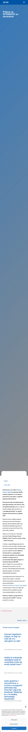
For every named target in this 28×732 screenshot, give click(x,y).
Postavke (14, 728)
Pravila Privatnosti (12, 715)
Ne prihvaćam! (14, 724)
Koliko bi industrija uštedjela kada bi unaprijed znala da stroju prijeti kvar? (13, 660)
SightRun (25, 585)
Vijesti (6, 481)
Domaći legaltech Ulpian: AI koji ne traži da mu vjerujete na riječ (12, 637)
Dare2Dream (10, 585)
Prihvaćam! (14, 720)
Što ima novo (14, 649)
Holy (21, 585)
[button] (25, 707)
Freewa (17, 585)
